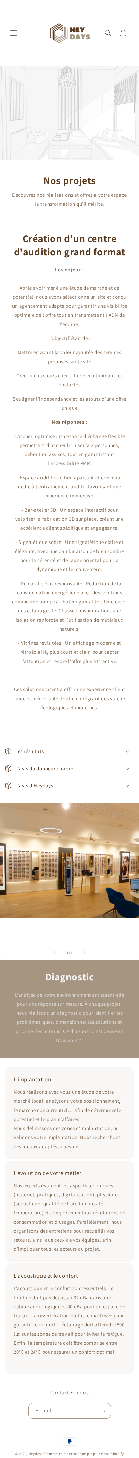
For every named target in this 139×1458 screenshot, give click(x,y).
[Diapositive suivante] (84, 952)
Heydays (36, 1453)
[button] (13, 33)
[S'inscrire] (103, 1411)
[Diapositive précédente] (54, 952)
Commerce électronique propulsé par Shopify (84, 1453)
